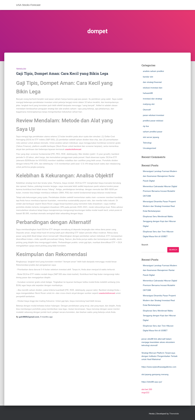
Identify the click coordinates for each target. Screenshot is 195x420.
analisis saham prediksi (153, 71)
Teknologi (21, 69)
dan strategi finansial (152, 82)
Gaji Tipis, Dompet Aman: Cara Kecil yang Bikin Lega (62, 73)
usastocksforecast (73, 149)
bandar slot (148, 77)
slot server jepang (151, 137)
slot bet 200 (146, 389)
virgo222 (145, 392)
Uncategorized (149, 148)
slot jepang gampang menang (154, 374)
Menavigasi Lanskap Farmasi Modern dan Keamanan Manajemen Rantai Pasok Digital (160, 176)
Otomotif (147, 109)
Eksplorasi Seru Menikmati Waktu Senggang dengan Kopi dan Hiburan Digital (159, 221)
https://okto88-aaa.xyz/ (151, 382)
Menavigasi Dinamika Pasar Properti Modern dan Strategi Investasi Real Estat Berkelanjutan (159, 206)
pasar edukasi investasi (153, 115)
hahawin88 (148, 93)
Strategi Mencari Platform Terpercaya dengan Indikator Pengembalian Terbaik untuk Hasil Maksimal (159, 356)
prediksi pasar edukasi (153, 120)
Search (144, 245)
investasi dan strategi (152, 99)
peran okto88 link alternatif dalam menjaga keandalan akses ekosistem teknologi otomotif (158, 342)
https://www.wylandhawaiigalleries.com (158, 367)
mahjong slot (148, 104)
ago (46, 317)
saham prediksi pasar (152, 131)
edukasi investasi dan (152, 88)
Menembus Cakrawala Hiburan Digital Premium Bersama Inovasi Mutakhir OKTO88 (160, 191)
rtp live (146, 126)
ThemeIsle (174, 413)
